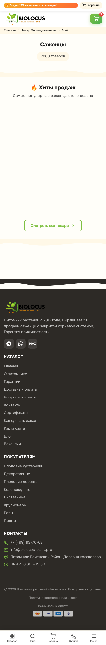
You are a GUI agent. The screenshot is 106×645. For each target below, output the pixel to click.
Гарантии (12, 381)
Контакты (12, 405)
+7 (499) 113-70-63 (26, 542)
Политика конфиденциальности (53, 598)
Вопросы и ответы (20, 397)
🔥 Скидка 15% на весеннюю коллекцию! (31, 5)
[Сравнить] (20, 128)
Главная (10, 30)
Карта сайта (14, 428)
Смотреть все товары (50, 225)
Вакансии (12, 443)
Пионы (10, 520)
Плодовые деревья (21, 481)
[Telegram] (9, 344)
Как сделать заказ (20, 420)
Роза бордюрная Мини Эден (68, 175)
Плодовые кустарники (23, 466)
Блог (8, 436)
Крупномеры (15, 505)
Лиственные (15, 497)
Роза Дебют (14, 170)
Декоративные (17, 473)
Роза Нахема (90, 170)
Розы (8, 512)
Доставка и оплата (20, 389)
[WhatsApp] (21, 344)
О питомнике (15, 373)
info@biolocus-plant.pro (31, 549)
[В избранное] (20, 119)
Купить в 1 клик (10, 204)
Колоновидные (17, 489)
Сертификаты (16, 412)
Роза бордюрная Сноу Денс (43, 175)
